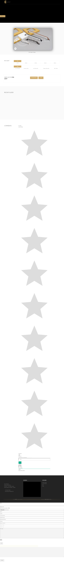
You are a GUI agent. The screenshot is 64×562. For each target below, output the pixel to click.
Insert (2, 560)
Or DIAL (41, 77)
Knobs (43, 486)
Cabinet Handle (44, 482)
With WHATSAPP (33, 77)
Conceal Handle (44, 483)
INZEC (16, 499)
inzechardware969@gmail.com (9, 491)
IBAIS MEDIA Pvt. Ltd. (48, 499)
